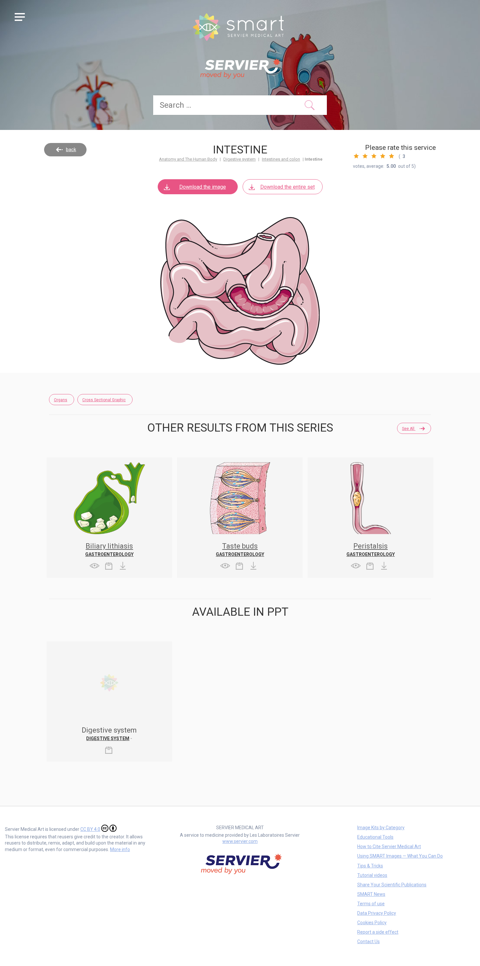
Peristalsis (370, 546)
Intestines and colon (281, 159)
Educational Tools (375, 837)
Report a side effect (377, 932)
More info (120, 849)
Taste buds (240, 546)
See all (408, 428)
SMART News (371, 894)
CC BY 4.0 (90, 829)
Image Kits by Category (381, 827)
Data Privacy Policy (376, 913)
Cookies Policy (372, 922)
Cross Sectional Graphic (104, 400)
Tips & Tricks (370, 865)
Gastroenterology (109, 554)
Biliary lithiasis (109, 546)
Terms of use (371, 903)
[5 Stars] (391, 156)
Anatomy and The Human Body (188, 159)
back (71, 149)
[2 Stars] (365, 156)
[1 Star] (356, 156)
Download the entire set (287, 187)
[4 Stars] (382, 156)
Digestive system (239, 159)
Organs (60, 400)
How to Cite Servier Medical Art (389, 846)
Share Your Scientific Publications (391, 884)
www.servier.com (240, 841)
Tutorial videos (372, 875)
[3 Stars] (374, 156)
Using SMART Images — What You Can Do (400, 856)
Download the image (202, 187)
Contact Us (368, 941)
